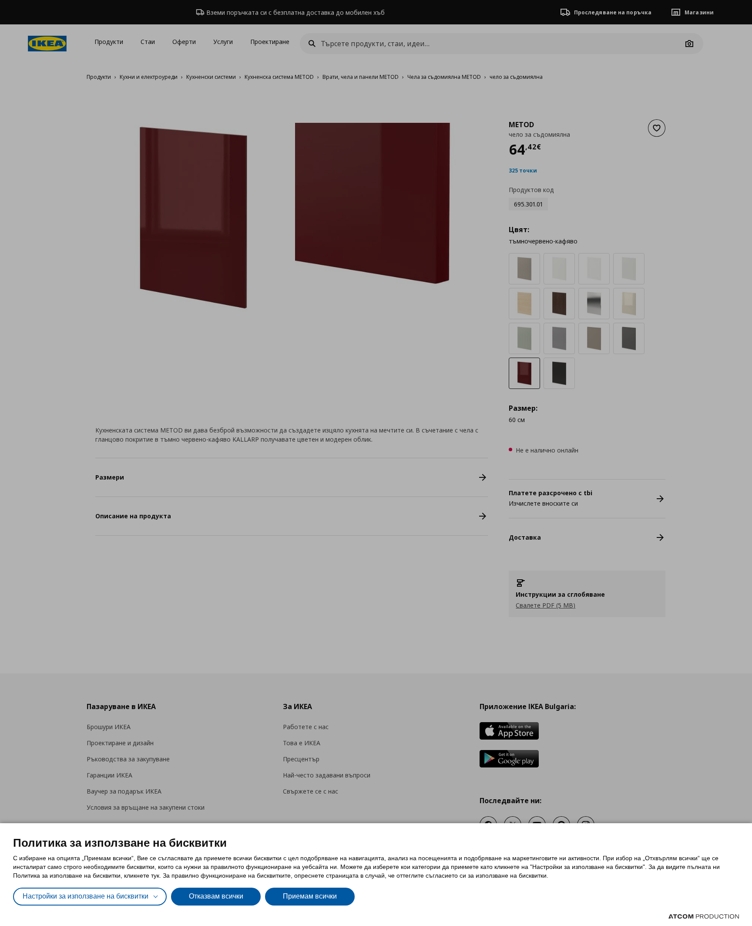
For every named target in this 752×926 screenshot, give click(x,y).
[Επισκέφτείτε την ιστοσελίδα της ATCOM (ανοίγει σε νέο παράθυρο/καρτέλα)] (703, 916)
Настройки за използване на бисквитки (85, 896)
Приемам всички (310, 896)
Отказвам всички (216, 896)
